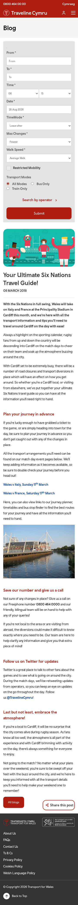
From (11, 52)
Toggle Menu (73, 13)
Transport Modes (18, 177)
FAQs (6, 840)
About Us (9, 833)
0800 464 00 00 (14, 4)
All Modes (19, 184)
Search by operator (37, 200)
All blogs (13, 802)
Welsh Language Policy (19, 873)
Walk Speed (15, 149)
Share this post (61, 805)
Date (10, 101)
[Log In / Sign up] (63, 13)
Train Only (19, 188)
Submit (39, 213)
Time (10, 85)
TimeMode (15, 117)
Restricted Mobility (26, 168)
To (8, 69)
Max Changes (17, 133)
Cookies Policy (13, 866)
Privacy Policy (12, 860)
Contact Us (10, 846)
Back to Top (19, 896)
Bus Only (42, 184)
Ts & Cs (8, 853)
